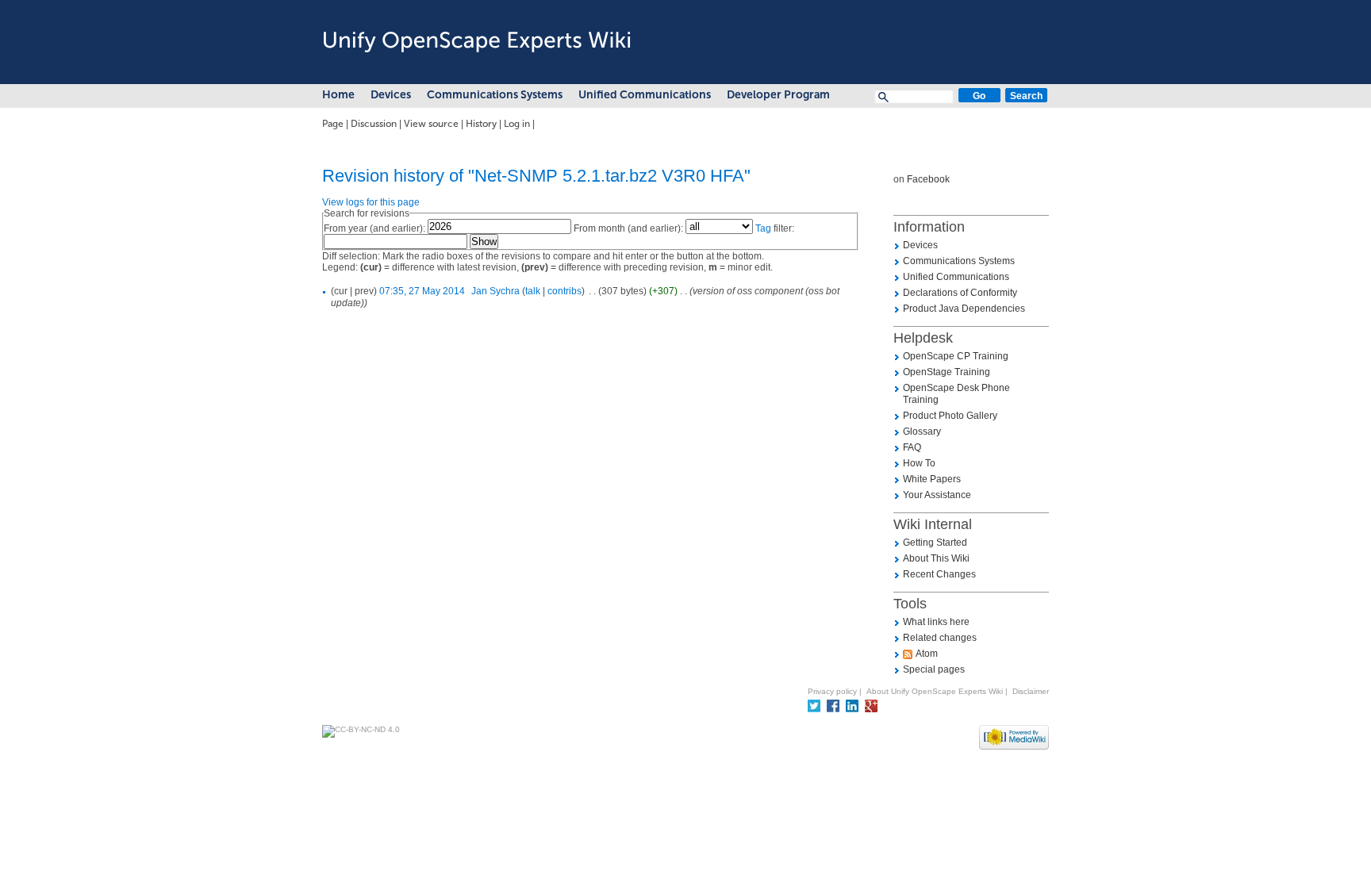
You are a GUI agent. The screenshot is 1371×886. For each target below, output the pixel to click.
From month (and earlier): (628, 228)
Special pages (934, 669)
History (481, 123)
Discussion (374, 123)
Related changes (940, 637)
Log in (517, 123)
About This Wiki (936, 558)
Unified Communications (644, 95)
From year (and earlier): (374, 228)
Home (338, 95)
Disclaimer (1030, 691)
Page (333, 123)
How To (919, 463)
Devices (391, 95)
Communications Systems (495, 95)
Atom (927, 653)
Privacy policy (832, 691)
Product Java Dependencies (964, 308)
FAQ (912, 447)
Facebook (928, 179)
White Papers (932, 479)
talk (532, 291)
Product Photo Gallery (950, 415)
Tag (763, 228)
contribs (564, 291)
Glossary (922, 431)
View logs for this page (371, 202)
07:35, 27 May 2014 (422, 291)
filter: (774, 228)
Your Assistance (937, 495)
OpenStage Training (946, 372)
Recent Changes (939, 574)
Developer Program (778, 95)
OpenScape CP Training (955, 356)
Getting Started (935, 542)
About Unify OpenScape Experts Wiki (934, 691)
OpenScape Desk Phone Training (956, 393)
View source (431, 123)
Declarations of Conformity (960, 292)
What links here (936, 621)
